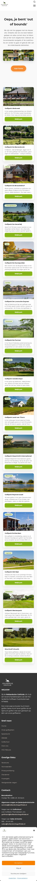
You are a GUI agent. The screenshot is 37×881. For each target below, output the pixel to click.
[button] (34, 830)
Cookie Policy (12, 878)
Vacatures (5, 763)
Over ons (4, 746)
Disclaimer (5, 775)
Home (3, 726)
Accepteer (19, 863)
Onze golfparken (7, 730)
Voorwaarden (6, 767)
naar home (18, 68)
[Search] (34, 1)
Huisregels (5, 778)
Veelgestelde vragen (9, 782)
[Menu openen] (34, 5)
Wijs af (18, 868)
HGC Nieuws (6, 750)
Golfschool (5, 742)
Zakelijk (4, 738)
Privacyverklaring (22, 878)
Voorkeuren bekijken (18, 873)
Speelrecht (5, 734)
